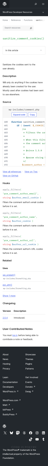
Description (9, 76)
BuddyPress (10, 414)
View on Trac (31, 171)
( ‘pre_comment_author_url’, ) (21, 240)
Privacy (6, 368)
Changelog (9, 303)
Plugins (28, 363)
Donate (30, 386)
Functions (28, 20)
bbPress (8, 409)
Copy (32, 115)
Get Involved (31, 377)
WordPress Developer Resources (17, 12)
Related (7, 260)
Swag (29, 391)
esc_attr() (7, 285)
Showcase (30, 354)
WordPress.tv (11, 391)
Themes (29, 359)
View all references (12, 171)
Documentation (10, 382)
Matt (6, 405)
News (5, 359)
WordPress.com (12, 400)
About (6, 354)
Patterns (29, 368)
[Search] (31, 28)
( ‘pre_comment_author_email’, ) (22, 193)
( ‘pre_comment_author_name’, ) (20, 217)
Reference (16, 20)
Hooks (6, 183)
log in (15, 335)
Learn (5, 377)
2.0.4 (5, 317)
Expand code (19, 115)
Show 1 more (9, 295)
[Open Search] (35, 4)
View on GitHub (10, 175)
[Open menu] (43, 4)
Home (5, 20)
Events (28, 382)
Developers (8, 386)
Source (7, 102)
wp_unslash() (9, 275)
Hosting (6, 363)
